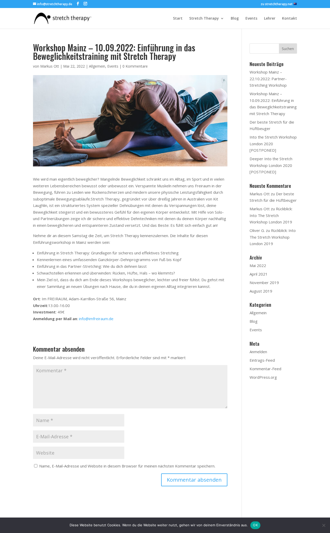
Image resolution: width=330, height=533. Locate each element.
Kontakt (289, 19)
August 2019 (261, 291)
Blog (235, 19)
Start (178, 19)
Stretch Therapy (204, 19)
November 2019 (264, 282)
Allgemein (97, 66)
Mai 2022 (258, 265)
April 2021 (259, 274)
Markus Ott (49, 66)
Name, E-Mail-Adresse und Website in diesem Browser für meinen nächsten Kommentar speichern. (127, 466)
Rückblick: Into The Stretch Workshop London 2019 (271, 215)
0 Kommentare (135, 66)
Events (251, 19)
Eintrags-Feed (262, 360)
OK (255, 525)
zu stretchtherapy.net (277, 4)
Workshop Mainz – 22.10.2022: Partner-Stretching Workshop (268, 78)
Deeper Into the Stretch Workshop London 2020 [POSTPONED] (271, 165)
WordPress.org (263, 377)
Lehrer (269, 19)
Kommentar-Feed (265, 368)
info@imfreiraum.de (96, 318)
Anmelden (258, 351)
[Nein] (323, 525)
